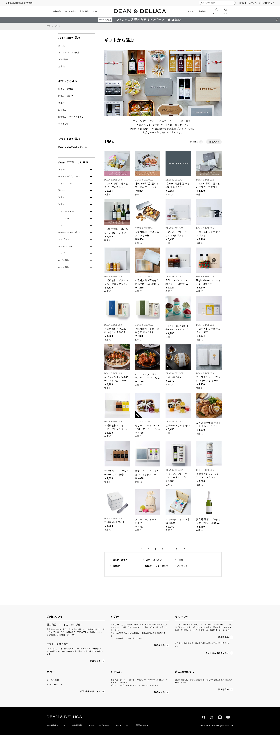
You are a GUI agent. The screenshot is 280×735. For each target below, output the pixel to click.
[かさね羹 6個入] (178, 357)
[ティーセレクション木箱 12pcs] (178, 502)
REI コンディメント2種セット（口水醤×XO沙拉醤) (178, 284)
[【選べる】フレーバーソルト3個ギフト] (178, 212)
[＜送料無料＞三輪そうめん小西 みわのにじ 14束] (147, 260)
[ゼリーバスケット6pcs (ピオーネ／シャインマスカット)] (147, 405)
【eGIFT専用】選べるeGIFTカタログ (177, 185)
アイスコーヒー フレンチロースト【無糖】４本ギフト (116, 474)
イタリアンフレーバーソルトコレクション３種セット (208, 477)
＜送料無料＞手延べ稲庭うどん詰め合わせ (147, 330)
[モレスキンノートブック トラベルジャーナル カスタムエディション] (209, 357)
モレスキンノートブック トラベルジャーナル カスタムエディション (208, 380)
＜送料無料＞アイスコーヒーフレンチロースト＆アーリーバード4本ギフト (116, 431)
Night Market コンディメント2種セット (208, 282)
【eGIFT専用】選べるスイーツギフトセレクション (116, 187)
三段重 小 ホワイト (114, 522)
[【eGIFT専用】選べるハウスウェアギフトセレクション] (209, 163)
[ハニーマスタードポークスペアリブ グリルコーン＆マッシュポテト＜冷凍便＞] (147, 357)
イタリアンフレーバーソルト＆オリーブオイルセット (178, 477)
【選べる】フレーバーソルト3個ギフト (178, 233)
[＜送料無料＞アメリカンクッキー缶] (147, 212)
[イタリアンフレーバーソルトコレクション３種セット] (209, 453)
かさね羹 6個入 (174, 377)
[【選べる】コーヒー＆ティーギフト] (209, 308)
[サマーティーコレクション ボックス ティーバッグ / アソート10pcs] (147, 453)
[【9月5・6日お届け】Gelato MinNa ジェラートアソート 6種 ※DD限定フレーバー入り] (178, 308)
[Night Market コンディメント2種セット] (209, 260)
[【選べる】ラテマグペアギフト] (209, 212)
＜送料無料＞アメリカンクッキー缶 (147, 233)
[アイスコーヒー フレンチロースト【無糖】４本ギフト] (117, 453)
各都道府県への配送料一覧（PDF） (61, 635)
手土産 (180, 559)
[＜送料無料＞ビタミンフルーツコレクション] (117, 260)
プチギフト (182, 565)
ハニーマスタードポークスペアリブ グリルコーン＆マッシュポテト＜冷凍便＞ (147, 379)
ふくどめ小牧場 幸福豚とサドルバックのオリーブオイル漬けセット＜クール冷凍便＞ (208, 428)
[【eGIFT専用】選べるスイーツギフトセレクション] (117, 163)
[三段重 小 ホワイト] (117, 502)
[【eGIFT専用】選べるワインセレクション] (117, 212)
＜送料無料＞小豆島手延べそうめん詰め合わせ (116, 332)
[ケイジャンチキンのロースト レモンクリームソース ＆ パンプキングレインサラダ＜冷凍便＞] (117, 357)
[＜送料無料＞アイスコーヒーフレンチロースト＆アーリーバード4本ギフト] (117, 405)
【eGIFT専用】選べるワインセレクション (116, 230)
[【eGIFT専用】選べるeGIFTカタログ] (178, 163)
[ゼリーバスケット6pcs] (178, 405)
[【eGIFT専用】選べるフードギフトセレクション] (147, 163)
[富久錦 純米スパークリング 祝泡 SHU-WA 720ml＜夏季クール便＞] (209, 502)
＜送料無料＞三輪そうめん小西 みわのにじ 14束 (147, 284)
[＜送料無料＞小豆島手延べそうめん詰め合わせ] (117, 308)
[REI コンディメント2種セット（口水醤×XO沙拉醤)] (178, 260)
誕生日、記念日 (120, 559)
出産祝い (117, 565)
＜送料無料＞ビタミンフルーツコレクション (116, 282)
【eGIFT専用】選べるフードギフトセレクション (147, 187)
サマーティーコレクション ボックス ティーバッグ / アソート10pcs (147, 476)
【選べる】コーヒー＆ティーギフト (208, 330)
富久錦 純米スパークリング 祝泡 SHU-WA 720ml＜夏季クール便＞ (209, 524)
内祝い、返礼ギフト (154, 559)
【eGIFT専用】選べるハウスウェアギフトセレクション (208, 187)
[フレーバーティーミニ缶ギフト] (147, 502)
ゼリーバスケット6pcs (178, 425)
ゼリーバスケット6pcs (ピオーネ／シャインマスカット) (147, 429)
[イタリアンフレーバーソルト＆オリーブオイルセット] (178, 453)
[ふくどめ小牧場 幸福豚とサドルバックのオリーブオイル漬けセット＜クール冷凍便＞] (209, 405)
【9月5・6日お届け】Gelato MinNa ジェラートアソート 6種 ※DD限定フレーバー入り (178, 331)
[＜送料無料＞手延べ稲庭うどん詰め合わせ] (147, 308)
